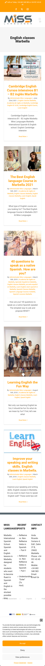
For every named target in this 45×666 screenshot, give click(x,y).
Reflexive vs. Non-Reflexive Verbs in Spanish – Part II (22, 542)
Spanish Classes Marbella (26, 289)
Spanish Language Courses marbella (22, 292)
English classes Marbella (27, 100)
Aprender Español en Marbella (25, 282)
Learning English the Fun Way (22, 351)
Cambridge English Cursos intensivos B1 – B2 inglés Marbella (22, 68)
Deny (22, 650)
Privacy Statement (20, 663)
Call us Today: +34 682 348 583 (18, 2)
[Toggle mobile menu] (40, 19)
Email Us (35, 577)
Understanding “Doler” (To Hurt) (22, 581)
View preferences (22, 657)
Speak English (25, 397)
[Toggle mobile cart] (40, 21)
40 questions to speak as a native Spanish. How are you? (22, 243)
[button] (41, 620)
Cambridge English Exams (28, 105)
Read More (22, 136)
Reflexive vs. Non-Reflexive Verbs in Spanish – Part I (22, 563)
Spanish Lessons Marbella (22, 294)
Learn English (22, 108)
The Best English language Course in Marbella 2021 (22, 158)
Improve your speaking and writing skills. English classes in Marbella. (22, 441)
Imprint (30, 663)
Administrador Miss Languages (21, 98)
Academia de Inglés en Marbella (18, 103)
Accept (22, 643)
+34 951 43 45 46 (36, 559)
